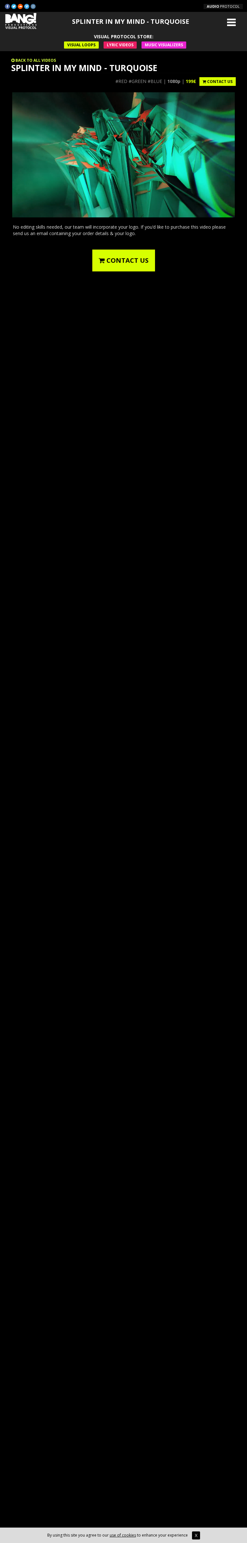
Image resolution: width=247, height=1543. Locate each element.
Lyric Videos (120, 45)
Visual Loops (81, 45)
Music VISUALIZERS (164, 45)
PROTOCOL (223, 6)
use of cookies (123, 1535)
